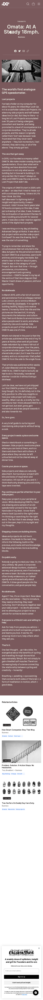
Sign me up (21, 977)
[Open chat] (35, 992)
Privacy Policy (24, 994)
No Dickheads (19, 303)
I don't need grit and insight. (21, 982)
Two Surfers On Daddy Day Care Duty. (18, 803)
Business (21, 37)
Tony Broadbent (8, 770)
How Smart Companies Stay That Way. (18, 730)
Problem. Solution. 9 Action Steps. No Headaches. (18, 766)
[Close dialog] (39, 948)
